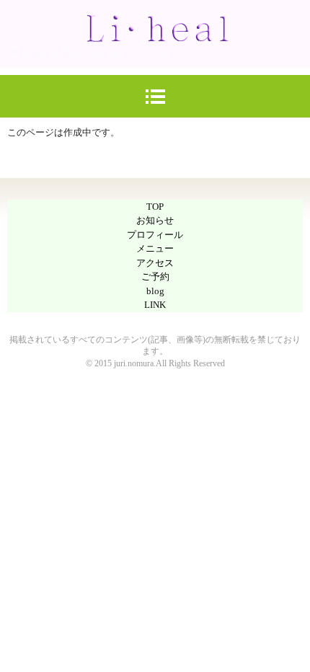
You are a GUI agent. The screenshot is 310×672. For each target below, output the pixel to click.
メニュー (155, 248)
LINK (155, 304)
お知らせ (155, 220)
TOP (155, 206)
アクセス (155, 262)
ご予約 (155, 276)
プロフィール (155, 234)
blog (155, 291)
